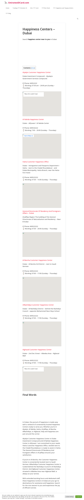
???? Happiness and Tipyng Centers (63, 8)
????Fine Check (46, 8)
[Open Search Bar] (77, 18)
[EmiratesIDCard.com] (6, 2)
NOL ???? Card (34, 8)
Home (7, 8)
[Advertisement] (42, 54)
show (33, 68)
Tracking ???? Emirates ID (20, 8)
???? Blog (8, 13)
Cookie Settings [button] (70, 496)
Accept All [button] (78, 496)
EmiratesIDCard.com (18, 2)
